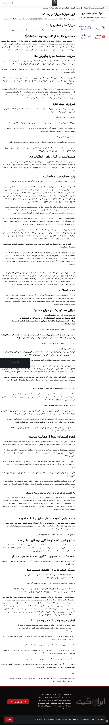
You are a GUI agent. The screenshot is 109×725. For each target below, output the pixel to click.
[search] (12, 2)
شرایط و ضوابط (71, 720)
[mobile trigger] (104, 3)
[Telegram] (85, 37)
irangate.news (36, 19)
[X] (101, 28)
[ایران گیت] (54, 3)
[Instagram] (85, 28)
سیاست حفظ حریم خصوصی (57, 720)
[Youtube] (101, 37)
